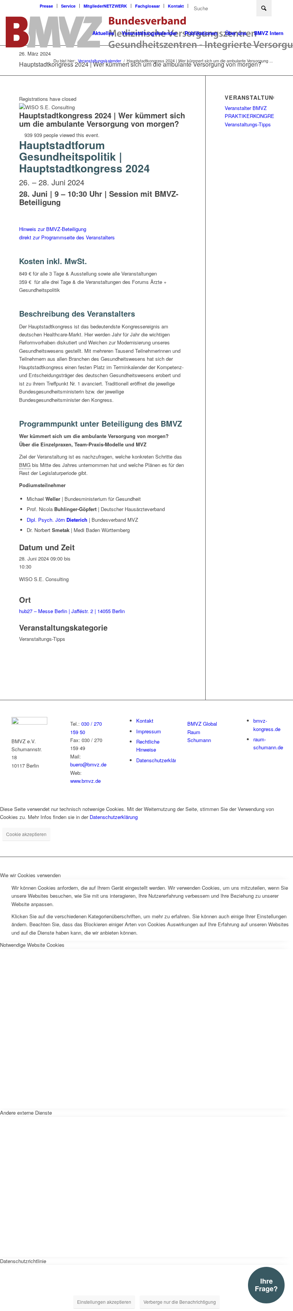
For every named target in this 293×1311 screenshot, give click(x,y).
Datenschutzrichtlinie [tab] (23, 1261)
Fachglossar (147, 6)
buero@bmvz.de (88, 764)
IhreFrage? (266, 1284)
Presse (46, 6)
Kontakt (176, 6)
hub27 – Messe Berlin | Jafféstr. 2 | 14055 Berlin (72, 611)
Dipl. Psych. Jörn (57, 519)
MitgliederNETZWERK (105, 6)
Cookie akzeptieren (26, 834)
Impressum (148, 731)
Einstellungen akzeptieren (104, 1301)
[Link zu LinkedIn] (281, 5)
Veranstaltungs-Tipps (248, 124)
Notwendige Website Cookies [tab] (32, 944)
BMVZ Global (202, 723)
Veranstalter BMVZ (246, 108)
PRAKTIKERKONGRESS (253, 115)
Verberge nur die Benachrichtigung (179, 1301)
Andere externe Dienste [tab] (26, 1112)
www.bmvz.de (85, 780)
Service (68, 6)
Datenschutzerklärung (160, 760)
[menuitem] (46, 6)
